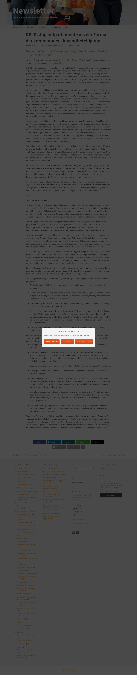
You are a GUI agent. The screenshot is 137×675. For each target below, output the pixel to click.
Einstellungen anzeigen (84, 341)
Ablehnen (67, 341)
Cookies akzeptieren (51, 341)
